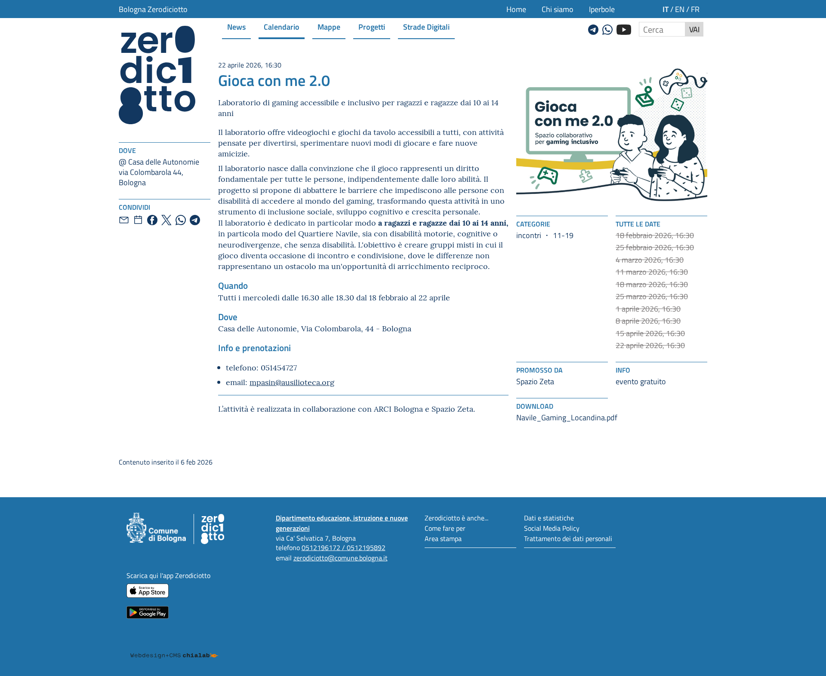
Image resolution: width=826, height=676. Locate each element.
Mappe (328, 26)
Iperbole (602, 9)
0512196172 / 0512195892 (343, 547)
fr (695, 9)
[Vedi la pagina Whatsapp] (607, 28)
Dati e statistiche (549, 517)
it (666, 8)
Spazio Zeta (535, 381)
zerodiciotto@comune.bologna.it (340, 557)
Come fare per (445, 527)
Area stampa (443, 538)
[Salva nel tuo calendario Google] (138, 220)
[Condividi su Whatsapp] (181, 220)
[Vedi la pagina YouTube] (623, 28)
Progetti (371, 26)
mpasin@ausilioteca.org (292, 381)
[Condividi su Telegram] (195, 220)
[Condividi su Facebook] (152, 220)
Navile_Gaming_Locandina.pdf (566, 417)
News (236, 26)
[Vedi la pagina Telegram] (593, 28)
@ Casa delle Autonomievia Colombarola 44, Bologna (159, 171)
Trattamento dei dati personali (568, 538)
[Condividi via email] (124, 220)
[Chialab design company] (174, 648)
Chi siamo (557, 9)
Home (516, 9)
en (679, 9)
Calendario (281, 26)
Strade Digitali (426, 26)
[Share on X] (166, 220)
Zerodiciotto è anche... (456, 517)
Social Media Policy (551, 527)
